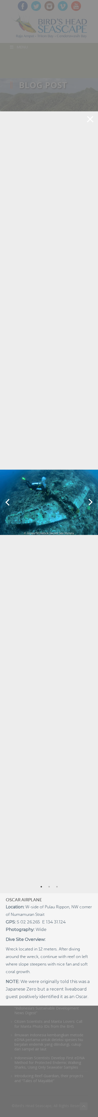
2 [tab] (49, 886)
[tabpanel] (49, 502)
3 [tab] (57, 886)
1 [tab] (41, 886)
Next (90, 502)
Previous (7, 502)
